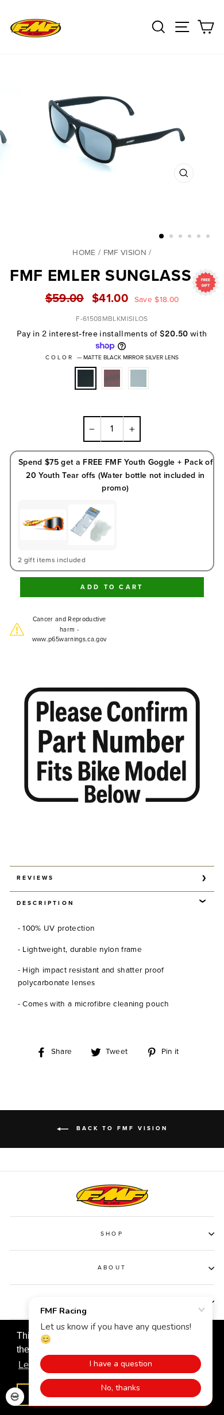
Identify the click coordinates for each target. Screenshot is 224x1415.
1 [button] (162, 237)
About (112, 1267)
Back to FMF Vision (120, 1128)
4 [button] (191, 237)
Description (45, 903)
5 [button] (200, 237)
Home (83, 252)
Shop (112, 1233)
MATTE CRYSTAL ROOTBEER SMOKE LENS (112, 378)
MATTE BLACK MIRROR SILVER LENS (85, 378)
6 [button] (209, 237)
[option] (112, 149)
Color (112, 357)
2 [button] (172, 237)
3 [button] (181, 237)
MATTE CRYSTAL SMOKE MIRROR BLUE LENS (138, 378)
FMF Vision (124, 252)
